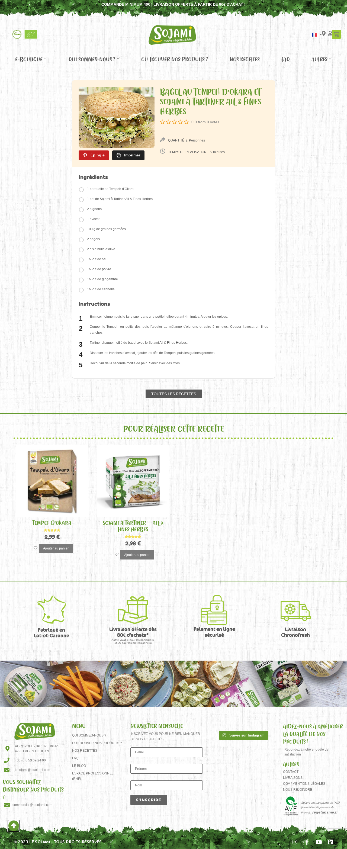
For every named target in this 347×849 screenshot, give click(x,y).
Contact (290, 772)
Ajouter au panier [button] (56, 548)
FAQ (285, 59)
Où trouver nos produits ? (174, 59)
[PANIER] (336, 34)
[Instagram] (295, 842)
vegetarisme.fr (324, 812)
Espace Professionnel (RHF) (93, 776)
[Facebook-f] (307, 842)
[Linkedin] (330, 842)
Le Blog (79, 766)
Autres (319, 59)
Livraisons (293, 778)
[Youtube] (319, 842)
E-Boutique (29, 59)
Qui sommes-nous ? (92, 59)
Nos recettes (245, 59)
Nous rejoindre (297, 790)
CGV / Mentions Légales (304, 784)
